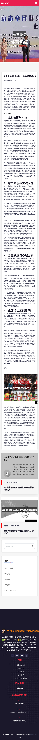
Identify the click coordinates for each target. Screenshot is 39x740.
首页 (14, 46)
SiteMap (20, 688)
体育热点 (7, 574)
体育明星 (7, 579)
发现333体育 (8, 568)
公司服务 (7, 585)
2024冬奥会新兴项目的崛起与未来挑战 (19, 532)
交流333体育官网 (10, 590)
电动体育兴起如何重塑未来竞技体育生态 (19, 488)
